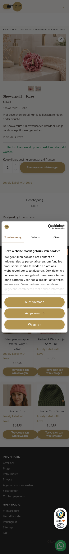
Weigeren (34, 324)
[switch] (60, 525)
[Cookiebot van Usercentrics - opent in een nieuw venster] (49, 226)
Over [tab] (56, 237)
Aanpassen (32, 313)
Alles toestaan (34, 302)
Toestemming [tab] (12, 237)
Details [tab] (35, 237)
